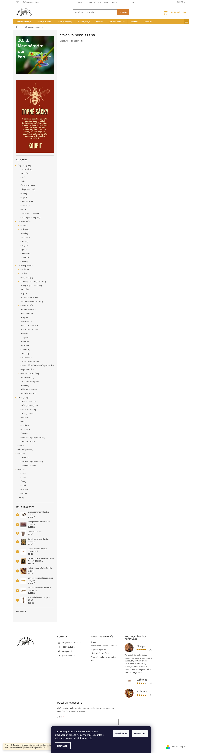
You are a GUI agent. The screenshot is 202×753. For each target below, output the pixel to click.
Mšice (23, 209)
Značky (20, 497)
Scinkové (24, 257)
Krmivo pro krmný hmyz (31, 217)
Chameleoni (25, 253)
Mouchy (23, 193)
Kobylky (24, 245)
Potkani (23, 493)
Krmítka (24, 333)
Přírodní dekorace (29, 389)
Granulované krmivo (30, 297)
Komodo (25, 341)
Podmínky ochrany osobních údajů (103, 658)
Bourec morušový (28, 409)
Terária (23, 273)
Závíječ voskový (27, 189)
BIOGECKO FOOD (28, 309)
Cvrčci (23, 177)
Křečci (23, 473)
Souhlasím (139, 733)
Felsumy (24, 261)
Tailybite (25, 337)
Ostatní (20, 445)
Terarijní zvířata (24, 221)
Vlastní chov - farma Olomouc (103, 2)
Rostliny (21, 453)
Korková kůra (26, 357)
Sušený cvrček (27, 413)
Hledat (123, 12)
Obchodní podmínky (100, 653)
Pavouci (23, 225)
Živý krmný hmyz (24, 165)
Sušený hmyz (23, 397)
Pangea (24, 317)
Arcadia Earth (27, 321)
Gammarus (25, 417)
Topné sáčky (26, 169)
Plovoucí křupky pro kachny (32, 437)
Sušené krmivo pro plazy (32, 301)
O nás (80, 2)
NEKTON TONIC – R (29, 325)
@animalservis (68, 655)
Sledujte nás (67, 651)
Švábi (22, 181)
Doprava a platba (98, 649)
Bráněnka (24, 425)
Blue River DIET (28, 313)
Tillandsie (24, 457)
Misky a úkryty (26, 277)
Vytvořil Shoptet (179, 746)
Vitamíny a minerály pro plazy (33, 281)
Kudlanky (24, 241)
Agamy (23, 249)
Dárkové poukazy (25, 449)
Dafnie (23, 421)
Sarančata (24, 173)
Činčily (23, 481)
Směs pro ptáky (27, 441)
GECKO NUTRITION (29, 329)
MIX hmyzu (25, 429)
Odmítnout (121, 733)
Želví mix (24, 433)
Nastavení (62, 745)
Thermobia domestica (30, 213)
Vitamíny (25, 289)
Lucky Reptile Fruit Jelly (31, 285)
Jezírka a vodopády (30, 381)
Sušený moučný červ (29, 405)
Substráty (24, 353)
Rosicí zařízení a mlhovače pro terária (37, 365)
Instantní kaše (26, 305)
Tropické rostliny (28, 465)
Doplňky (24, 233)
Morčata (24, 489)
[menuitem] (23, 21)
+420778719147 (68, 646)
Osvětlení (24, 269)
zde (90, 738)
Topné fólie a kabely (29, 361)
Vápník (24, 293)
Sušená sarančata (28, 401)
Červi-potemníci (27, 185)
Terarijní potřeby (25, 265)
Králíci (23, 477)
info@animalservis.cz (71, 642)
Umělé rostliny (27, 377)
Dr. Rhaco (25, 345)
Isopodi (23, 197)
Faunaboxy (25, 349)
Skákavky (24, 229)
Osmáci (23, 485)
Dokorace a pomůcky (29, 373)
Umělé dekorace (28, 393)
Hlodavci (21, 469)
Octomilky (25, 205)
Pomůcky (25, 385)
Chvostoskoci (26, 201)
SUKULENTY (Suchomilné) (31, 461)
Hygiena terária (27, 369)
